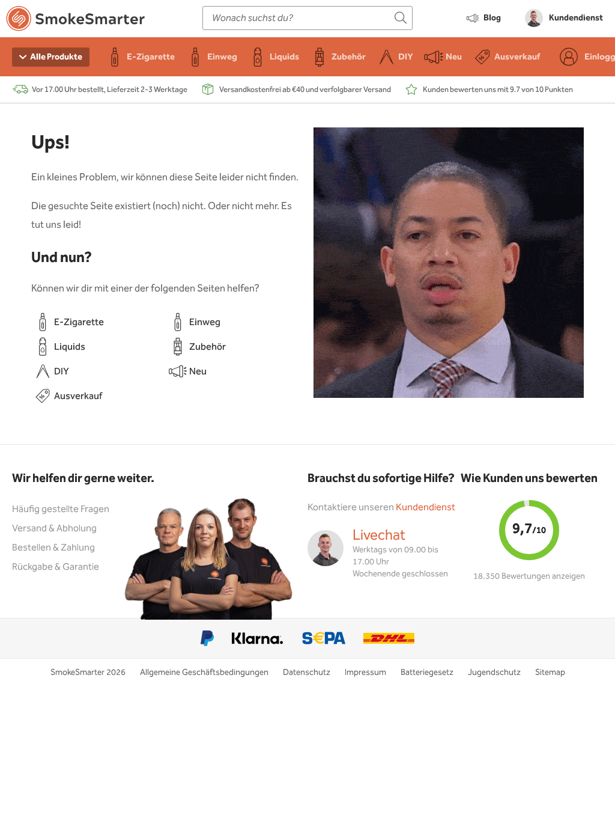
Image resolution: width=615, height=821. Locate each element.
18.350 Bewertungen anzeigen (529, 576)
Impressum (365, 672)
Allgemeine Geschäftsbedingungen (204, 672)
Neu (198, 371)
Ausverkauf (78, 396)
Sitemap (550, 672)
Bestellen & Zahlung (53, 547)
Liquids (69, 347)
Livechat (379, 535)
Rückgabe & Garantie (55, 567)
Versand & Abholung (54, 528)
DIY (61, 371)
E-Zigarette (79, 322)
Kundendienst (425, 507)
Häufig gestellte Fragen (60, 509)
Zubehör (207, 347)
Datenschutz (306, 672)
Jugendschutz (494, 672)
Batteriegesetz (427, 672)
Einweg (204, 322)
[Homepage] (75, 21)
